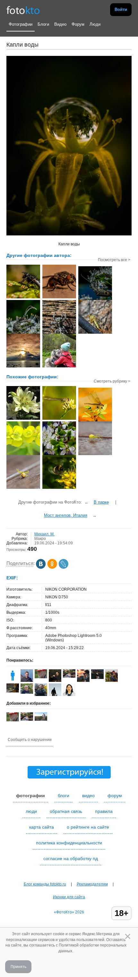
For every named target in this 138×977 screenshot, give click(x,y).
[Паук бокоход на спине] (23, 488)
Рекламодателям (92, 884)
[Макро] (23, 419)
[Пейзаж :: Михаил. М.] (23, 367)
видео (88, 795)
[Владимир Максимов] (41, 677)
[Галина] (12, 680)
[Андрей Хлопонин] (41, 719)
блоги (63, 795)
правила (104, 811)
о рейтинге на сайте (88, 827)
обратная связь (66, 811)
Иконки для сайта (69, 897)
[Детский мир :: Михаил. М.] (59, 367)
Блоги (43, 24)
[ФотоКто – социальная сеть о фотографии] (23, 9)
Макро (40, 538)
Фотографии (20, 24)
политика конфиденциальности (69, 842)
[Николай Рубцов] (69, 694)
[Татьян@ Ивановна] (97, 677)
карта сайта (41, 827)
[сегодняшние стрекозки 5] (95, 420)
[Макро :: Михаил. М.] (23, 297)
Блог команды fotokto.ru (45, 884)
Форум (78, 24)
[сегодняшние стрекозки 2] (59, 419)
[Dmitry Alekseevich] (83, 680)
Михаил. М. (44, 534)
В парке (101, 502)
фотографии (30, 795)
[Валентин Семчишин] (27, 692)
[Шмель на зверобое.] (59, 488)
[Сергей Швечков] (27, 680)
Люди (95, 24)
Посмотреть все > (114, 260)
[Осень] (12, 691)
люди (31, 811)
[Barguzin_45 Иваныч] (111, 680)
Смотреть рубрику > (112, 381)
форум (115, 795)
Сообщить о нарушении (30, 739)
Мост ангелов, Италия (65, 515)
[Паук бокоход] (95, 454)
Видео (60, 24)
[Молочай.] (23, 454)
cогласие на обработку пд (70, 858)
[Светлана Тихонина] (69, 676)
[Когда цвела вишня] (59, 454)
